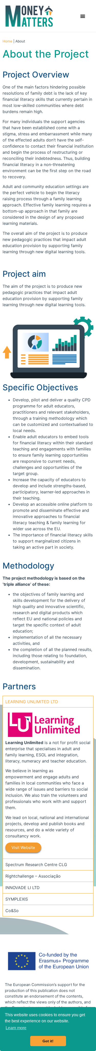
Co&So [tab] (12, 910)
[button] (83, 16)
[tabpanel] (48, 783)
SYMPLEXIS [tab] (16, 899)
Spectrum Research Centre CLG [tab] (36, 864)
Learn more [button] (16, 1028)
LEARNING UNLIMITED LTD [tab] (31, 701)
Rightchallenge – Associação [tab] (33, 876)
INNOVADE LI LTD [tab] (22, 887)
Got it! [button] (48, 1041)
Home (7, 41)
